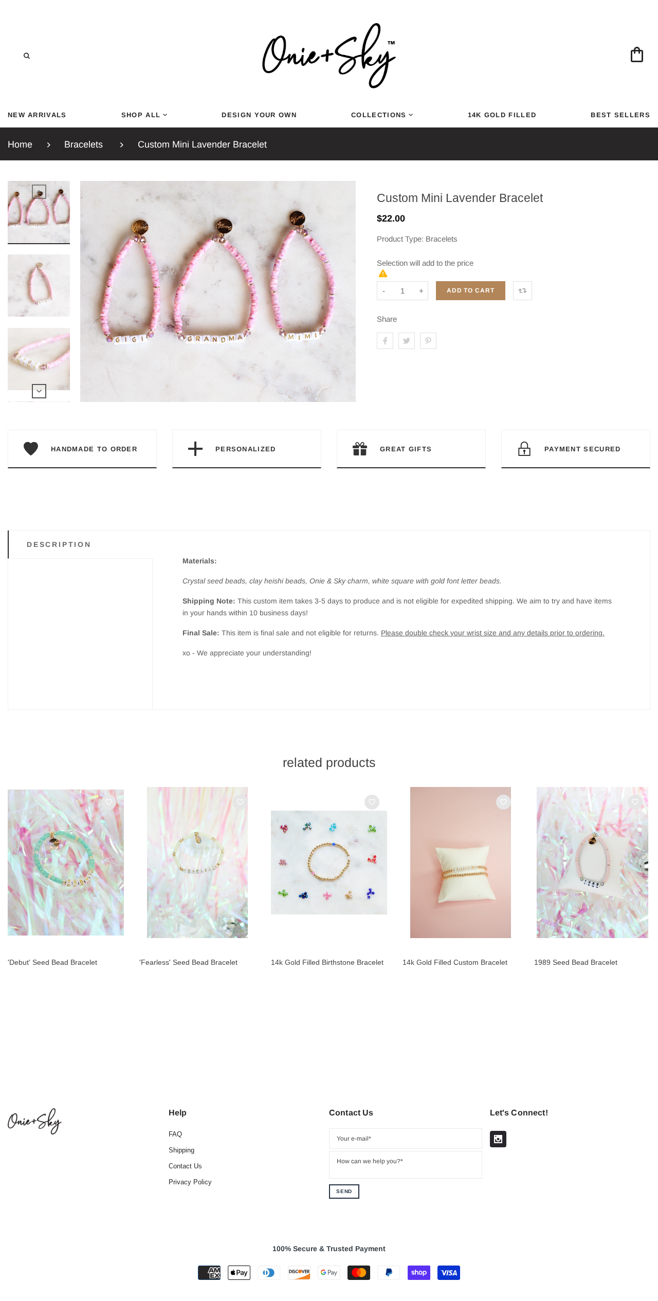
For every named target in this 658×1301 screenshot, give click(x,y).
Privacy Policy (190, 1182)
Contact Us (185, 1166)
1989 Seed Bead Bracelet (575, 962)
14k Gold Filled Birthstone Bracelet (327, 962)
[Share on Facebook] (385, 341)
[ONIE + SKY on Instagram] (498, 1139)
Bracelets (83, 144)
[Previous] (92, 291)
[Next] (343, 291)
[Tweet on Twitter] (406, 341)
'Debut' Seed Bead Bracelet (52, 962)
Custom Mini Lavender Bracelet (202, 144)
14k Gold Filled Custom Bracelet (455, 962)
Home (20, 144)
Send (344, 1191)
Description (59, 544)
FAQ (175, 1134)
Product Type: (400, 238)
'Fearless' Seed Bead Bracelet (188, 962)
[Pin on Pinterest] (428, 341)
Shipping (181, 1150)
